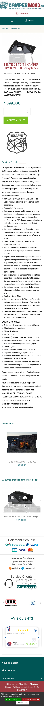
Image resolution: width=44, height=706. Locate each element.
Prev (3, 602)
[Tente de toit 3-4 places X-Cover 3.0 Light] (21, 497)
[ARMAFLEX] (33, 602)
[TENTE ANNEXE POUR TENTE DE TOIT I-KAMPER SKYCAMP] (22, 442)
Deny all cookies (32, 699)
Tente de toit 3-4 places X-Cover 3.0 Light (21, 517)
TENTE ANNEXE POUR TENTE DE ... (22, 462)
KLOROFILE (22, 690)
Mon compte (8, 670)
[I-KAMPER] (17, 142)
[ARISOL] (11, 602)
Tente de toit (15, 29)
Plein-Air (5, 29)
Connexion (23, 14)
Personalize (22, 703)
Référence (8, 74)
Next (40, 602)
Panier (30, 21)
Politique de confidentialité (24, 687)
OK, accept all (13, 699)
